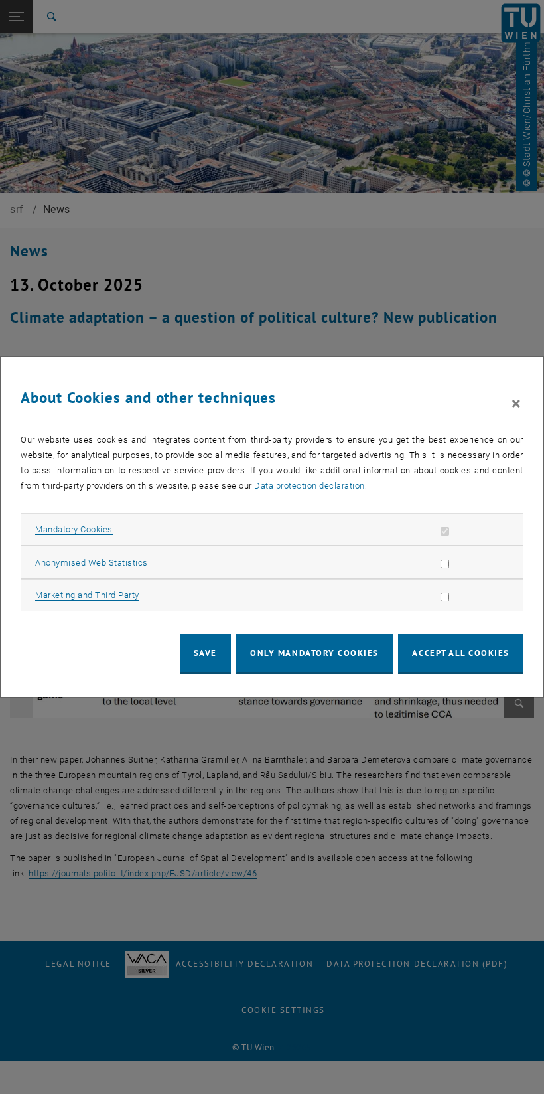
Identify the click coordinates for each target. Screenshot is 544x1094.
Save (205, 653)
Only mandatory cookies (314, 653)
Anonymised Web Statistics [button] (91, 563)
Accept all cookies (461, 653)
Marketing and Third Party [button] (87, 595)
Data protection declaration (309, 486)
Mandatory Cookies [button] (74, 529)
